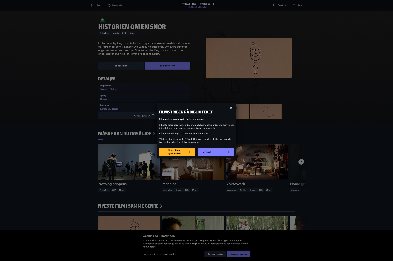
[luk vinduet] (231, 108)
